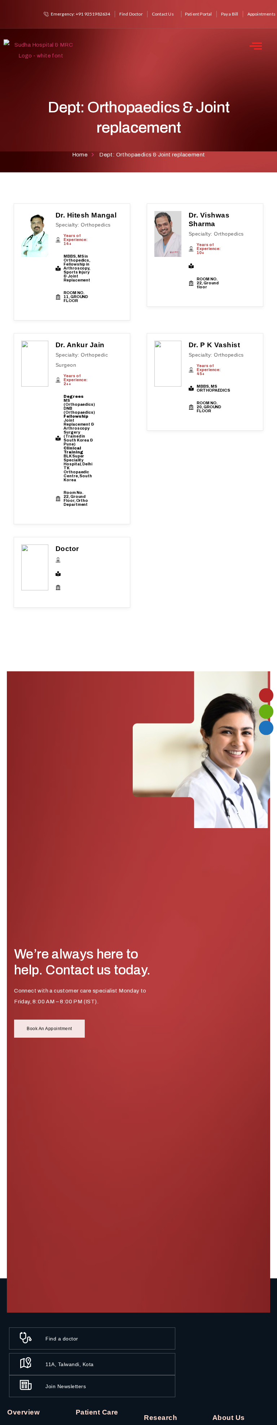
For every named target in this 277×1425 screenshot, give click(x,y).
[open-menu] (255, 46)
